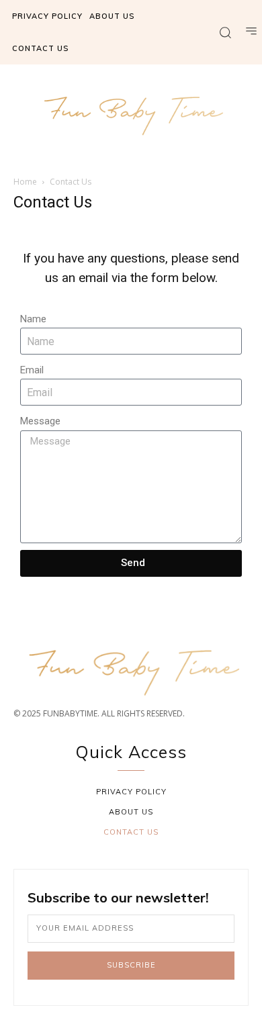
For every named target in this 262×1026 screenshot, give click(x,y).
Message (40, 421)
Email (32, 370)
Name (33, 319)
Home (25, 181)
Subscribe (131, 965)
